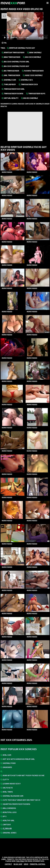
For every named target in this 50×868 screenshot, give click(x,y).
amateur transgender (13, 52)
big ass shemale (30, 98)
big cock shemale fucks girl (16, 61)
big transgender (11, 71)
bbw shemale (35, 52)
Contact (8, 864)
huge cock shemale (34, 75)
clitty (5, 779)
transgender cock (29, 84)
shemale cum (9, 80)
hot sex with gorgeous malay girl (18, 759)
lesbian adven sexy (11, 783)
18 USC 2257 (17, 864)
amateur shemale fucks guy (22, 48)
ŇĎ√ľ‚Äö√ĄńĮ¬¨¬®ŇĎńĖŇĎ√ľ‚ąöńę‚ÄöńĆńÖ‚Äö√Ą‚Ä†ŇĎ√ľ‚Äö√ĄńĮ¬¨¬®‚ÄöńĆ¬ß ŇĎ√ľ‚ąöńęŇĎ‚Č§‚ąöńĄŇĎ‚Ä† (25, 771)
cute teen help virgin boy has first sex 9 (21, 800)
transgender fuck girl (14, 89)
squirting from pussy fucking (16, 804)
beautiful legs (9, 812)
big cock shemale (33, 57)
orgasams (7, 767)
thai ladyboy (9, 84)
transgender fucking (13, 93)
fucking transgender (33, 71)
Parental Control (37, 864)
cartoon (6, 824)
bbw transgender (11, 57)
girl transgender (11, 75)
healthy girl (8, 820)
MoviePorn (13, 3)
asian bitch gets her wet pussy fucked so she (23, 775)
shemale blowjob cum (12, 796)
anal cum (6, 755)
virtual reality (10, 98)
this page (20, 861)
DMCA (26, 864)
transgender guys (36, 93)
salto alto (7, 788)
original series (9, 833)
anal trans (7, 792)
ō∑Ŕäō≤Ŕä (7, 828)
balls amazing (9, 808)
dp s (4, 816)
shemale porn (9, 763)
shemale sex (27, 80)
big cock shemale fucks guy (16, 66)
